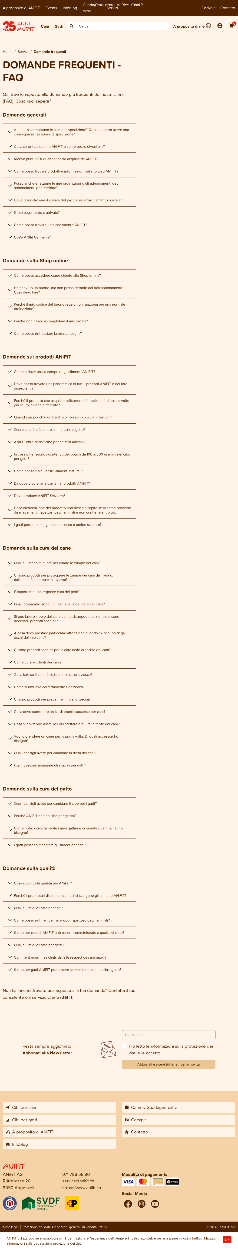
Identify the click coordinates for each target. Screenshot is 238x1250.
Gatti (59, 26)
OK (227, 1239)
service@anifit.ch (78, 1180)
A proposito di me (189, 26)
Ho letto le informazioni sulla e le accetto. (171, 1049)
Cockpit (208, 7)
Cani (45, 26)
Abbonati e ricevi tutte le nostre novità (168, 1064)
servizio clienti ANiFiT (52, 997)
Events (51, 7)
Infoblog (70, 7)
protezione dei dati (67, 1243)
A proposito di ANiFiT (21, 7)
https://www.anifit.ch (81, 1187)
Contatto (227, 7)
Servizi (112, 7)
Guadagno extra (92, 8)
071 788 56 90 (76, 1174)
